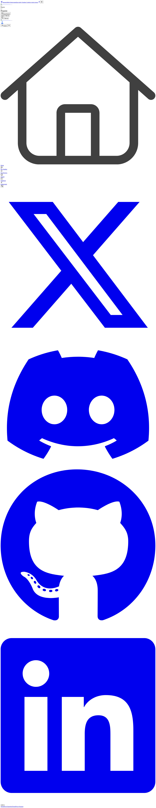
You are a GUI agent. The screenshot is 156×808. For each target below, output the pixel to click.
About (2, 806)
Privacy (17, 806)
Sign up (7, 15)
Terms (13, 806)
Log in (2, 15)
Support (21, 806)
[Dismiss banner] (41, 2)
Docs (5, 806)
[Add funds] (2, 186)
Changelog (9, 806)
